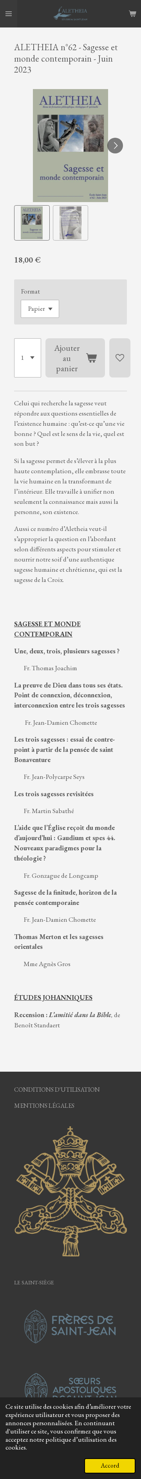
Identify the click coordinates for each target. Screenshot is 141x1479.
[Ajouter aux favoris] (119, 358)
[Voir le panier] (132, 13)
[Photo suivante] (115, 145)
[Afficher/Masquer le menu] (8, 13)
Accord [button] (110, 1465)
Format (30, 291)
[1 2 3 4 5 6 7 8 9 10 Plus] (27, 358)
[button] (32, 223)
